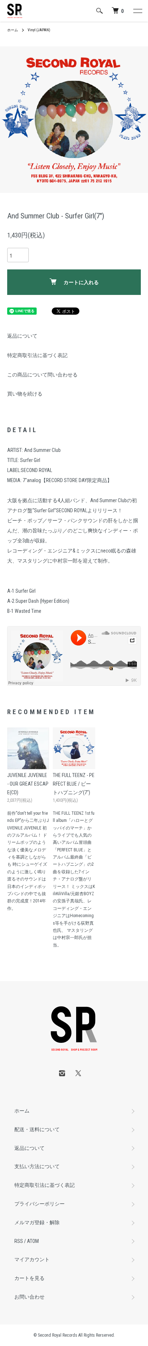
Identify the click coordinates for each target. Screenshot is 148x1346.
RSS (18, 1241)
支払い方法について (37, 1166)
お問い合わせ (29, 1297)
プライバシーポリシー (39, 1204)
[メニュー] (137, 11)
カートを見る (29, 1278)
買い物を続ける (24, 394)
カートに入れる (81, 282)
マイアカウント (32, 1259)
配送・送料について (37, 1129)
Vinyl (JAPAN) (39, 30)
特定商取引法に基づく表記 (37, 355)
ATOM (33, 1241)
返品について (22, 336)
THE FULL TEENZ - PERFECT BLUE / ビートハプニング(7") (73, 783)
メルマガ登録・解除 (37, 1222)
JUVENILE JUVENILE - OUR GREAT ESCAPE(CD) (27, 783)
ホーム (12, 30)
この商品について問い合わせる (42, 375)
